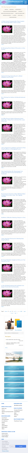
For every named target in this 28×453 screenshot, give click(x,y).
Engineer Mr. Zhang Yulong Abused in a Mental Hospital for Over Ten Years (11, 76)
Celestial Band (4, 425)
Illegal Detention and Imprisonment (10, 11)
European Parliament (18, 410)
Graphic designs (5, 436)
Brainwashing (18, 9)
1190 (25, 311)
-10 (14, 311)
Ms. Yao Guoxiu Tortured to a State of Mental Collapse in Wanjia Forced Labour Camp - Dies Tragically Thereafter (13, 195)
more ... (2, 44)
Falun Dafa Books (18, 330)
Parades (3, 422)
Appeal (3, 424)
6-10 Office (14, 15)
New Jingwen (8, 336)
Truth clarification (5, 419)
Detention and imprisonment (7, 411)
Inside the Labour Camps (19, 13)
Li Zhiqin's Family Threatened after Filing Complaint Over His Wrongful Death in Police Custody (12, 22)
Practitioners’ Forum (18, 421)
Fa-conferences (5, 421)
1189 (21, 311)
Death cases (4, 408)
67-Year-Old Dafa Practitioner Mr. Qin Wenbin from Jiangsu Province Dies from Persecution (12, 286)
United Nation (17, 411)
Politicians (16, 414)
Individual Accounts (7, 15)
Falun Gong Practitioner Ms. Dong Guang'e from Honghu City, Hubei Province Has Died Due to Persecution (12, 172)
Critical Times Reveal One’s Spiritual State (13, 343)
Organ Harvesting (12, 17)
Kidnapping (12, 9)
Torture (6, 9)
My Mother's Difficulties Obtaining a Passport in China (13, 217)
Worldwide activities (18, 405)
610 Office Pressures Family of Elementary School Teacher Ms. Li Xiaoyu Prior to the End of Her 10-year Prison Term (13, 120)
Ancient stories (5, 433)
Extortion (20, 11)
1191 (12, 313)
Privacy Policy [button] (5, 451)
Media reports (4, 427)
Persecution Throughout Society (7, 13)
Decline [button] (12, 446)
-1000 (6, 311)
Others (3, 413)
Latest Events (4, 417)
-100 (10, 311)
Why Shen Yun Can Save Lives (13, 339)
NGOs (15, 413)
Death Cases (20, 15)
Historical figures (5, 435)
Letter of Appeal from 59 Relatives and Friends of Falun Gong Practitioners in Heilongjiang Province (13, 148)
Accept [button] (20, 446)
